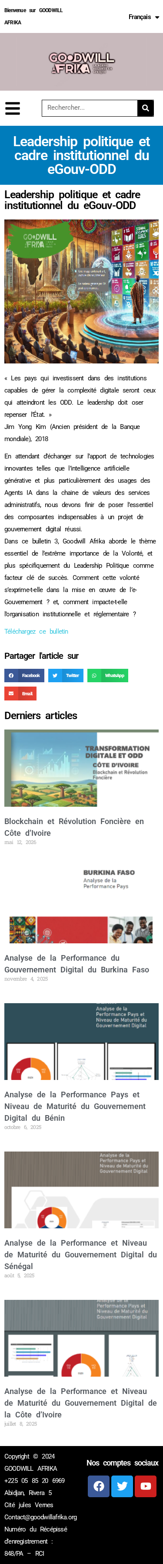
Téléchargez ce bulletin (36, 631)
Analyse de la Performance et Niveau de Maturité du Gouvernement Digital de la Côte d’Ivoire (80, 1403)
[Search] (145, 108)
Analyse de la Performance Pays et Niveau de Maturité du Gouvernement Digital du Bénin (75, 1106)
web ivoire (130, 1516)
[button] (24, 676)
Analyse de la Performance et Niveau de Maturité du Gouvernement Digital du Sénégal (80, 1254)
